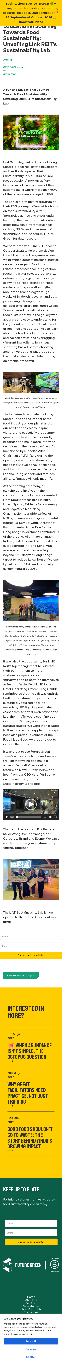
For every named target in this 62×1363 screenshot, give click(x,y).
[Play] (6, 817)
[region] (31, 1338)
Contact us (31, 1312)
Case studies (31, 1306)
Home (31, 1297)
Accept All (31, 1341)
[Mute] (50, 817)
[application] (31, 804)
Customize (31, 1349)
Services (31, 1303)
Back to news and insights (21, 975)
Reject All (31, 1357)
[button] (31, 804)
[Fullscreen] (55, 817)
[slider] (28, 817)
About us (31, 1300)
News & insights (31, 1309)
